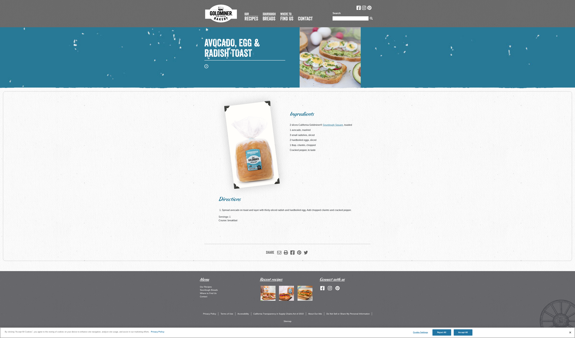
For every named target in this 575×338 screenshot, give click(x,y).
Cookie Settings (420, 332)
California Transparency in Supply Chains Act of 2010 (278, 314)
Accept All (463, 332)
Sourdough (269, 17)
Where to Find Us (208, 293)
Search (337, 13)
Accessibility (243, 314)
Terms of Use (227, 314)
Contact (203, 296)
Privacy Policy (209, 314)
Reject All (441, 332)
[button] (286, 252)
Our (251, 17)
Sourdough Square (333, 125)
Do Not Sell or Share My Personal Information (348, 314)
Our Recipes (206, 287)
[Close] (570, 332)
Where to (286, 17)
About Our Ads (315, 314)
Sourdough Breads (209, 290)
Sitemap (287, 321)
